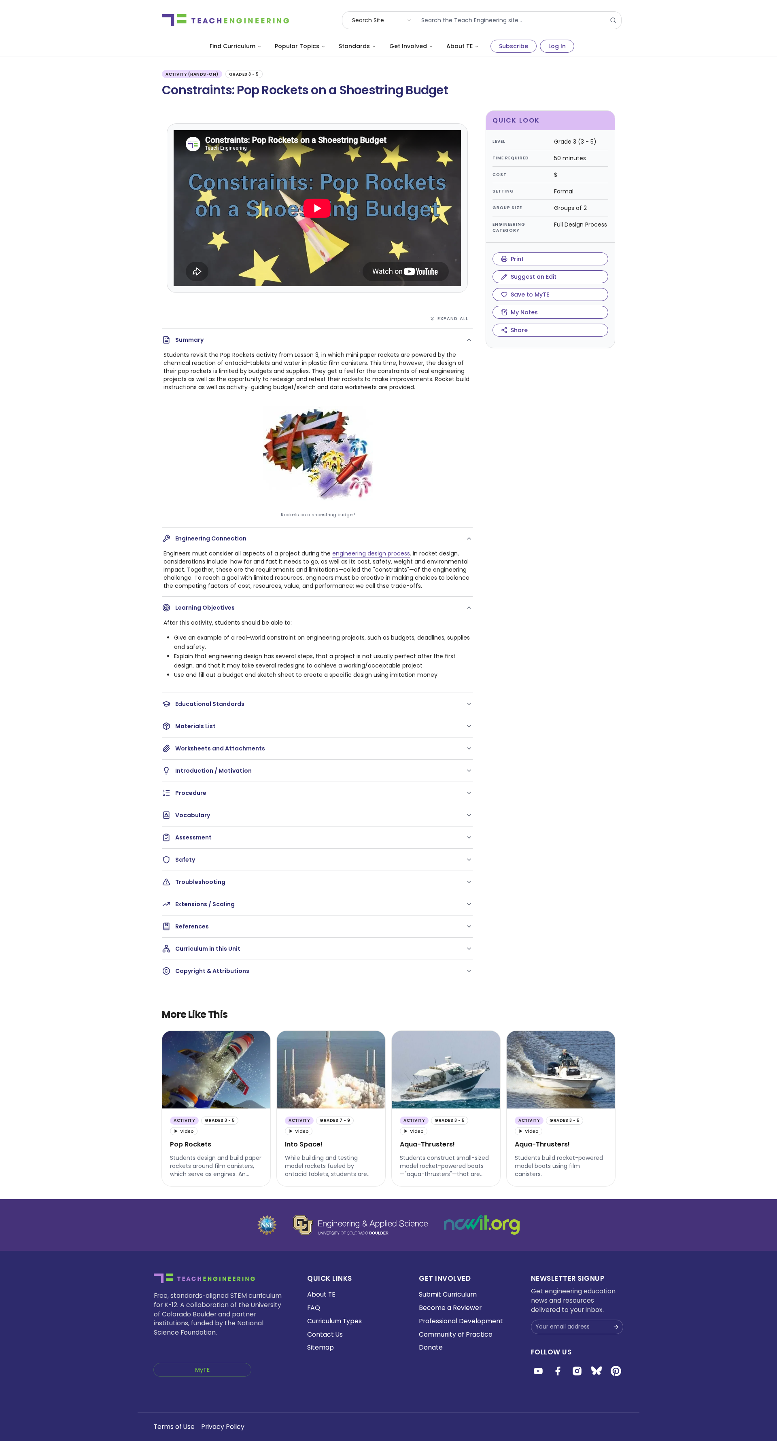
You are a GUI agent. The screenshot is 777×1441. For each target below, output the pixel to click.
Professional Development (461, 1321)
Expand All (452, 318)
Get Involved (408, 46)
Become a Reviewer (450, 1307)
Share (519, 330)
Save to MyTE (530, 294)
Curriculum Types (334, 1321)
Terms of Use (174, 1426)
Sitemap (320, 1347)
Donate (431, 1347)
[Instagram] (577, 1371)
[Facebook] (557, 1371)
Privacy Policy (222, 1426)
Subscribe (513, 46)
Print (517, 259)
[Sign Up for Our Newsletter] (616, 1327)
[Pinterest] (616, 1371)
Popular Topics (297, 46)
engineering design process (371, 553)
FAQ (313, 1307)
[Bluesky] (596, 1371)
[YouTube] (538, 1371)
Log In (557, 46)
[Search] (613, 20)
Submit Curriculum (448, 1294)
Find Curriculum (232, 46)
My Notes (524, 312)
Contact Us (325, 1334)
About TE (459, 46)
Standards (354, 46)
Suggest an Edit (533, 277)
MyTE (202, 1370)
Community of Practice (456, 1334)
